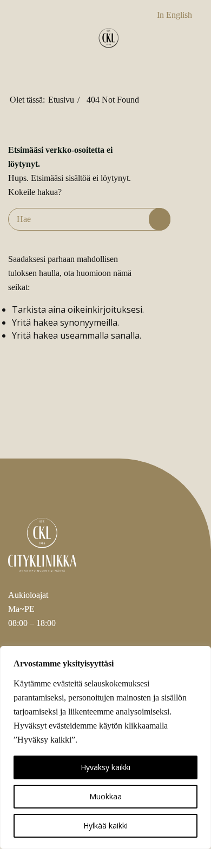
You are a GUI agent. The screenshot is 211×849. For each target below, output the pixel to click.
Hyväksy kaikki (105, 767)
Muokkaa (105, 796)
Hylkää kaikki (105, 825)
